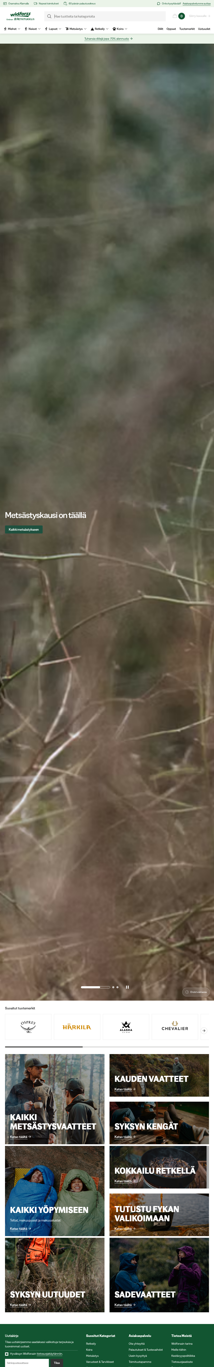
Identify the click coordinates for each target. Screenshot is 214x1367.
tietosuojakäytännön (49, 1354)
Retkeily (91, 1343)
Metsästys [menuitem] (76, 29)
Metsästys (92, 1356)
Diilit (160, 29)
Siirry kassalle (197, 16)
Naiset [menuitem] (33, 29)
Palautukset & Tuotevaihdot (146, 1350)
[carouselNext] (204, 1030)
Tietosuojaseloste (182, 1362)
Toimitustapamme (140, 1362)
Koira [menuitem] (120, 29)
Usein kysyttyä (138, 1356)
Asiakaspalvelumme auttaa (197, 3)
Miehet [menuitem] (12, 29)
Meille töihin (178, 1350)
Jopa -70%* (17, 529)
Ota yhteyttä (137, 1343)
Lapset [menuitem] (53, 29)
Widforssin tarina (181, 1343)
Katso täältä (18, 1137)
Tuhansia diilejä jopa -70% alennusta (106, 39)
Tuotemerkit (187, 29)
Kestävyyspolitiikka (183, 1356)
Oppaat (171, 29)
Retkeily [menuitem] (100, 29)
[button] (82, 987)
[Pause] (127, 987)
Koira (89, 1350)
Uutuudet (204, 29)
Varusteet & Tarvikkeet (100, 1362)
